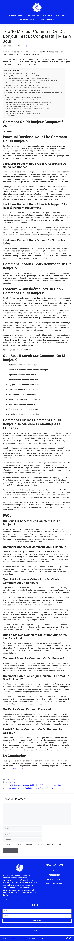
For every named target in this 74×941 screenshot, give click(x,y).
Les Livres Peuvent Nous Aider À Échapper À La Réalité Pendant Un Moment (33, 80)
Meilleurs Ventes (27, 20)
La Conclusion (11, 116)
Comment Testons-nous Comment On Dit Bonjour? (23, 85)
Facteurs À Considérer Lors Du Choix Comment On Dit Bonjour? (28, 88)
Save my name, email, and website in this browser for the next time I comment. (35, 844)
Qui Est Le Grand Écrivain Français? (19, 111)
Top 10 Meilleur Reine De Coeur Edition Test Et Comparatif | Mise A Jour (33, 785)
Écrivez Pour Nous (47, 20)
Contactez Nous (54, 879)
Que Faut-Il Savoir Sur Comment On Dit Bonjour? (23, 90)
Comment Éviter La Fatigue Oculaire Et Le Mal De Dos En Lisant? (29, 109)
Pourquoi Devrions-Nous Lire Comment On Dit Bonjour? (24, 76)
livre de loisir (10, 782)
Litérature (47, 15)
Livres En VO (61, 15)
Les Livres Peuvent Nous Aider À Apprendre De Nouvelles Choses (29, 78)
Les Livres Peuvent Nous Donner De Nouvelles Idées (25, 83)
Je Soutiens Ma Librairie (18, 938)
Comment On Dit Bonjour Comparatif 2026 (20, 73)
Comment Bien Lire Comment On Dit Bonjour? (23, 106)
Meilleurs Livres (11, 779)
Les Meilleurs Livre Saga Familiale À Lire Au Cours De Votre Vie (30, 788)
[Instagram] (70, 938)
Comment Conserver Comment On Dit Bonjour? (23, 100)
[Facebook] (67, 938)
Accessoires (33, 15)
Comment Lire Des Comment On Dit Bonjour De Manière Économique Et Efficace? (34, 93)
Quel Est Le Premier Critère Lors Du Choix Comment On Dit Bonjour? (30, 102)
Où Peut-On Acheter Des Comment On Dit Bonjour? (24, 97)
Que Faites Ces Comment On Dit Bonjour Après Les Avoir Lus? (28, 104)
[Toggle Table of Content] (61, 70)
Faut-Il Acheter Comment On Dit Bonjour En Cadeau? (25, 113)
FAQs (7, 95)
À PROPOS (54, 870)
